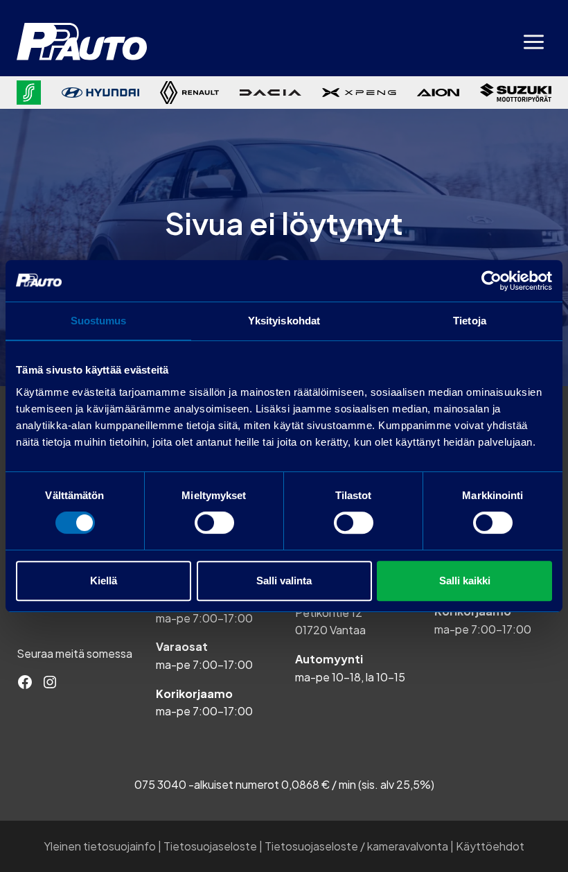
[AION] (438, 93)
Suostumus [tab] (99, 320)
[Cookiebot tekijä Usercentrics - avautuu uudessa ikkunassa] (491, 280)
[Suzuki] (515, 92)
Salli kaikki (464, 580)
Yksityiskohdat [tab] (284, 320)
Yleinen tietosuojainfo (100, 846)
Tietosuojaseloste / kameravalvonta (356, 846)
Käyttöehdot (490, 846)
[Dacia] (270, 92)
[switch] (214, 523)
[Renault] (189, 92)
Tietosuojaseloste (210, 846)
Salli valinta (284, 580)
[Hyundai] (100, 92)
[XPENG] (359, 92)
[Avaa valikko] (533, 42)
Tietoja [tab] (469, 320)
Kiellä (103, 580)
